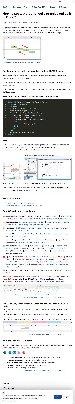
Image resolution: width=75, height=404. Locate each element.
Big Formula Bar (46, 246)
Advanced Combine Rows (56, 264)
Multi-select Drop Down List (16, 236)
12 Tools (22, 257)
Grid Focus (23, 246)
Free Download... (59, 298)
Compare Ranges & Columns (35, 242)
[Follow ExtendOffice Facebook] (4, 388)
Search (64, 7)
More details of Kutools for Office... (37, 370)
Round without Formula (42, 225)
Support (53, 7)
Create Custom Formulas (15, 219)
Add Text (31, 257)
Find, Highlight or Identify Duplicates (31, 222)
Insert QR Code (15, 262)
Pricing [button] (26, 7)
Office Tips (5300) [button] (39, 7)
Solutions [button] (6, 7)
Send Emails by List (31, 251)
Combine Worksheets (55, 248)
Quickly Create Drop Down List (36, 234)
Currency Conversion (18, 264)
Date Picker (41, 248)
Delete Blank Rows (53, 222)
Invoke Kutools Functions (61, 219)
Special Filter (56, 251)
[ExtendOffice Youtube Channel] (12, 388)
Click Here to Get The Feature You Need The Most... (45, 282)
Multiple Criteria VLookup (25, 228)
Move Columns (50, 240)
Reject (67, 397)
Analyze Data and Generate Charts (39, 219)
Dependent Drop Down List (59, 234)
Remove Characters (42, 257)
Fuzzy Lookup (24, 230)
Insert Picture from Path (30, 262)
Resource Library (20, 248)
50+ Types (61, 257)
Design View (34, 246)
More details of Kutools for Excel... (37, 298)
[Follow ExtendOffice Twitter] (8, 388)
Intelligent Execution (51, 216)
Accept (57, 397)
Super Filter (45, 251)
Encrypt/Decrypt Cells (14, 251)
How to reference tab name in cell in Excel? (20, 203)
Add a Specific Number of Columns (31, 240)
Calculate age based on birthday (44, 259)
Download (17, 7)
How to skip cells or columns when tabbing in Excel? (23, 206)
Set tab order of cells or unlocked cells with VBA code (21, 63)
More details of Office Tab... (39, 335)
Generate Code (66, 216)
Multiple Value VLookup (45, 228)
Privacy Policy (12, 401)
